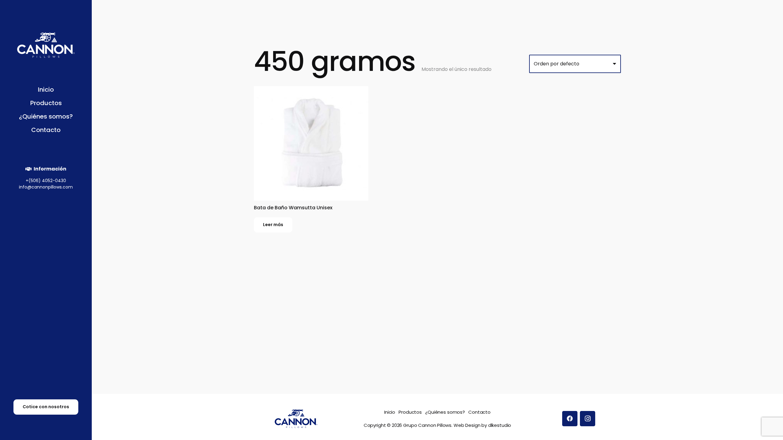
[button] (65, 103)
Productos (410, 412)
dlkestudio (499, 425)
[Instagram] (587, 418)
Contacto (479, 412)
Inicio (389, 412)
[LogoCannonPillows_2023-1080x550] (46, 45)
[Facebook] (569, 418)
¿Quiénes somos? (445, 412)
